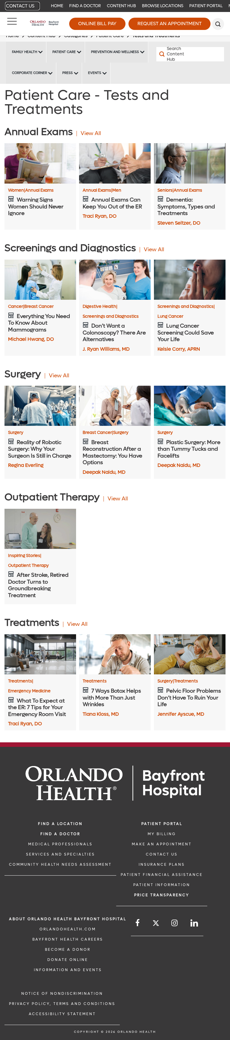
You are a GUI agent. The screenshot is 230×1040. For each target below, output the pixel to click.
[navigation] (115, 6)
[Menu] (12, 24)
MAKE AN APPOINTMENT (162, 844)
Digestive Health (100, 306)
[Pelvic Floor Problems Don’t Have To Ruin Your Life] (190, 654)
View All (91, 133)
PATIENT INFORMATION (161, 884)
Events (94, 73)
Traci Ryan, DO (99, 216)
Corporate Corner (29, 73)
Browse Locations (162, 6)
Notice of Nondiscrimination (62, 993)
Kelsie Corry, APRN (179, 349)
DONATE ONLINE (67, 959)
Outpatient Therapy (28, 565)
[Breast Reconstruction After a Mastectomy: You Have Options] (115, 406)
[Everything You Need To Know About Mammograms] (40, 280)
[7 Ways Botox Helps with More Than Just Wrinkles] (115, 654)
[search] (218, 24)
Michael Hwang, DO (31, 339)
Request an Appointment (169, 23)
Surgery (15, 432)
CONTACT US (162, 854)
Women (16, 190)
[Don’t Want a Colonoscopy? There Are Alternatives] (115, 280)
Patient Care (64, 52)
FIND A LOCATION (60, 823)
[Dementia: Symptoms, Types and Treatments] (190, 163)
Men (116, 190)
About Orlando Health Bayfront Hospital (67, 919)
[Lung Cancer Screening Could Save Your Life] (190, 280)
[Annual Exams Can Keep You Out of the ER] (115, 163)
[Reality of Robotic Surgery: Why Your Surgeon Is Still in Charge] (40, 406)
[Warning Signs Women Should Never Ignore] (40, 163)
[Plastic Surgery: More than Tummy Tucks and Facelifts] (190, 406)
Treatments (20, 681)
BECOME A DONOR (67, 949)
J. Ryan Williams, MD (106, 349)
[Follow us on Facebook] (137, 923)
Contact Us (20, 6)
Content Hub (121, 6)
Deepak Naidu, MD (104, 472)
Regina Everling (25, 465)
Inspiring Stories (24, 555)
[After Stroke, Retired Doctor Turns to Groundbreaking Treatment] (40, 529)
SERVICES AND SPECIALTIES (60, 854)
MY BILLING (162, 834)
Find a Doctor (85, 6)
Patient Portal (206, 6)
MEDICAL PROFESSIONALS (60, 844)
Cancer (16, 306)
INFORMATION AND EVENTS (68, 970)
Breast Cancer (39, 306)
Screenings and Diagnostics (111, 316)
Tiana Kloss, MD (101, 714)
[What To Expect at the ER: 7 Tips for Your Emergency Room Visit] (40, 654)
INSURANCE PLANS (162, 864)
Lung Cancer (170, 316)
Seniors (166, 190)
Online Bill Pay (97, 23)
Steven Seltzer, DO (179, 223)
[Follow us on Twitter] (155, 924)
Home (57, 6)
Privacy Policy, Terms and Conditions (62, 1003)
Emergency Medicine (29, 691)
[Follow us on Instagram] (174, 923)
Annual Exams (39, 190)
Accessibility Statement (62, 1014)
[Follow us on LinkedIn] (194, 923)
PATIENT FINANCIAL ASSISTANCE (162, 874)
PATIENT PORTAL (161, 823)
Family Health (24, 52)
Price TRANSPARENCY (161, 895)
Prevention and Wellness (115, 52)
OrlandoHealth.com (68, 929)
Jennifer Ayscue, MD (181, 714)
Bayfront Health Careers (67, 939)
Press (67, 73)
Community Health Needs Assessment (60, 864)
